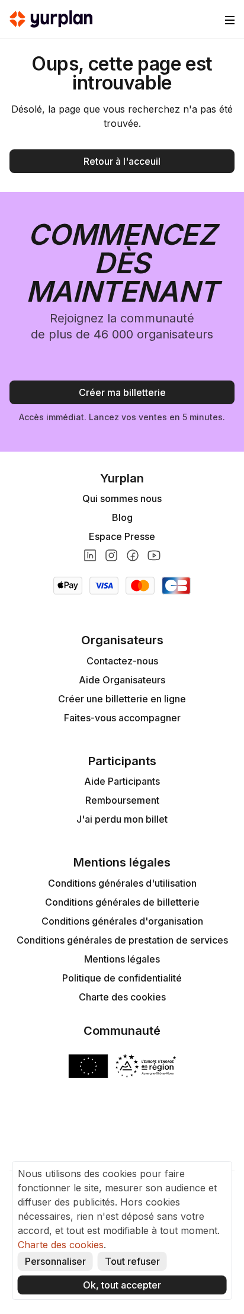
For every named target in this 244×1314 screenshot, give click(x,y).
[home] (50, 19)
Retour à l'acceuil (122, 161)
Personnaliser (55, 1261)
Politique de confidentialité (122, 978)
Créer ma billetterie (122, 392)
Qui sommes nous (122, 498)
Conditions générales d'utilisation (122, 883)
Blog (122, 517)
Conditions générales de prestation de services (122, 940)
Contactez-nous (122, 661)
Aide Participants (122, 781)
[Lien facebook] (133, 555)
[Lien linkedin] (90, 555)
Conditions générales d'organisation (122, 921)
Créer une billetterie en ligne (122, 699)
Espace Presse (122, 536)
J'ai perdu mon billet (122, 819)
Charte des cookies (122, 997)
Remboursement (122, 800)
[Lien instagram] (111, 555)
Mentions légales (122, 959)
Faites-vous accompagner (122, 718)
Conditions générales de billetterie (122, 902)
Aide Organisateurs (122, 680)
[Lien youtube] (154, 555)
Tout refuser (132, 1261)
